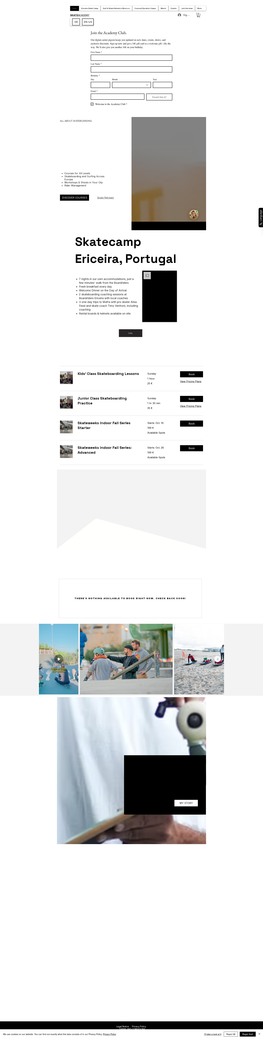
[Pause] (146, 318)
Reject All (230, 1034)
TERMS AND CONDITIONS (131, 1029)
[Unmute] (151, 318)
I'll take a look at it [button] (212, 1034)
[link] (109, 373)
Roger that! (247, 1034)
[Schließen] (259, 1034)
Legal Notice (122, 1026)
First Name (96, 52)
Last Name (96, 64)
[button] (198, 15)
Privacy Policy (139, 1026)
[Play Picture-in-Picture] (172, 318)
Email (94, 91)
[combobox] (131, 85)
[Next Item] (217, 659)
